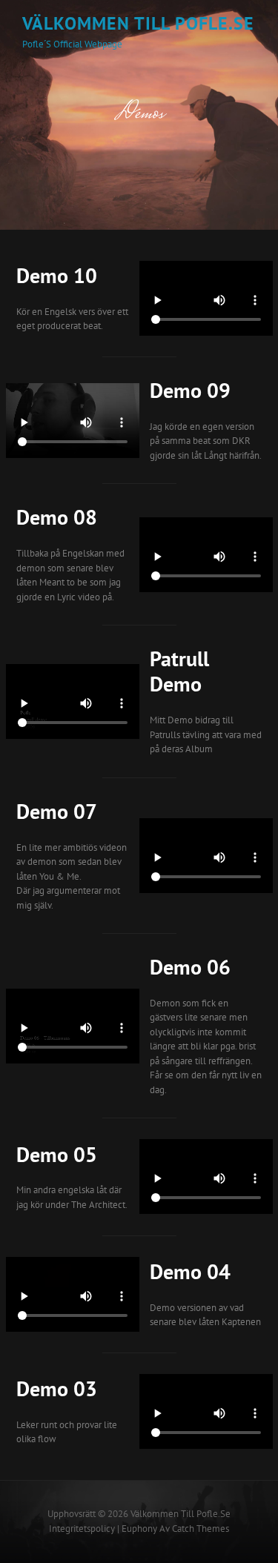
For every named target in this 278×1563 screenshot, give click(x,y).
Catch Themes (200, 1528)
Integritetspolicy (82, 1528)
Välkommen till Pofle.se (138, 23)
